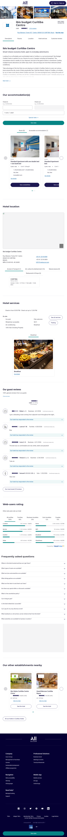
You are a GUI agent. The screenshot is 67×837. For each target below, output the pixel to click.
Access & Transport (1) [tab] (14, 269)
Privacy (39, 816)
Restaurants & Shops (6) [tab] (33, 273)
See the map (60, 32)
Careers (8, 762)
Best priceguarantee (61, 22)
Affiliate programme (11, 768)
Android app (37, 783)
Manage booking (10, 793)
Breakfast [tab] (33, 335)
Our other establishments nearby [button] (22, 665)
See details (17, 374)
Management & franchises (13, 759)
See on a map (17, 700)
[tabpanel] (33, 163)
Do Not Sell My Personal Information (34, 818)
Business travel (38, 757)
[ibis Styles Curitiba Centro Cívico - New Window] (21, 681)
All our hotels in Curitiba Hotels (14, 719)
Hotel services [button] (11, 303)
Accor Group (9, 757)
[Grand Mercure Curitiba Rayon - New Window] (47, 681)
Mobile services (38, 778)
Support (8, 796)
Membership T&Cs (28, 816)
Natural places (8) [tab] (54, 269)
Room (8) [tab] (22, 130)
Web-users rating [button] (13, 504)
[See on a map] (33, 231)
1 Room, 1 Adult (9, 113)
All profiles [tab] (10, 518)
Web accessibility (10, 778)
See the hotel (21, 706)
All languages (9, 783)
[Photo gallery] (33, 12)
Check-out (39, 103)
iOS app (36, 780)
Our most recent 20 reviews (13, 489)
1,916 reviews (32, 28)
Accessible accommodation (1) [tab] (38, 130)
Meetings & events (38, 759)
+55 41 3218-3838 (41, 257)
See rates (33, 833)
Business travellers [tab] (32, 518)
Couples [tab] (57, 518)
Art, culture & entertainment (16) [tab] (35, 269)
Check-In (7, 103)
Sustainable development (12, 765)
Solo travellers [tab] (46, 518)
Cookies (46, 816)
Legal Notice (55, 816)
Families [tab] (20, 518)
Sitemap (8, 780)
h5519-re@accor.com (42, 262)
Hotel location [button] (11, 206)
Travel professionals (39, 762)
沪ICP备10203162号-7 (39, 822)
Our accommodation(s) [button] (16, 94)
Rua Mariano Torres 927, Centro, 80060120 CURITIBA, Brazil (36, 32)
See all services (55, 317)
